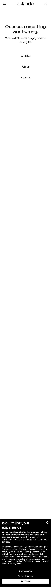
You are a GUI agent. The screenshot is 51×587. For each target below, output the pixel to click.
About (25, 66)
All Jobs (25, 55)
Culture (25, 77)
